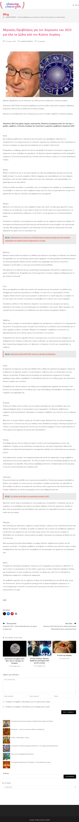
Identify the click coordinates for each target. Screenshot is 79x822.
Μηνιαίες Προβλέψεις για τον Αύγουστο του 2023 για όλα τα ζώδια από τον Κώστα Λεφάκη (41, 17)
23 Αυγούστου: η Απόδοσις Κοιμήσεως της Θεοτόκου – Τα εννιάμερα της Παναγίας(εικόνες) (34, 746)
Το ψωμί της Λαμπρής (64, 655)
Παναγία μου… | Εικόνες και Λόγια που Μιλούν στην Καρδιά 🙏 (27, 729)
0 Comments (41, 41)
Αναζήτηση (6, 773)
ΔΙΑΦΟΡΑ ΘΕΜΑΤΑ (26, 41)
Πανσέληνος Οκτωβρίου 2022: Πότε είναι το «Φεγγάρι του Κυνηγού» (15, 661)
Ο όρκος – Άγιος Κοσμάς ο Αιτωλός (20, 737)
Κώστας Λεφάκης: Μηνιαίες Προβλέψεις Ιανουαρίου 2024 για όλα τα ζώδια (39, 661)
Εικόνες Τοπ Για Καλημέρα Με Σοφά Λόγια (22, 754)
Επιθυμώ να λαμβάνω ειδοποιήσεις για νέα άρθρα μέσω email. (28, 707)
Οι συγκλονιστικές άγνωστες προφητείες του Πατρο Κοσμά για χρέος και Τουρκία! (32, 721)
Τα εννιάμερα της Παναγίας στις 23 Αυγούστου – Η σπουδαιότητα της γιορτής (30, 762)
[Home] (3, 17)
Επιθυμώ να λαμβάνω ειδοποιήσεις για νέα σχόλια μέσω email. (28, 702)
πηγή (4, 600)
